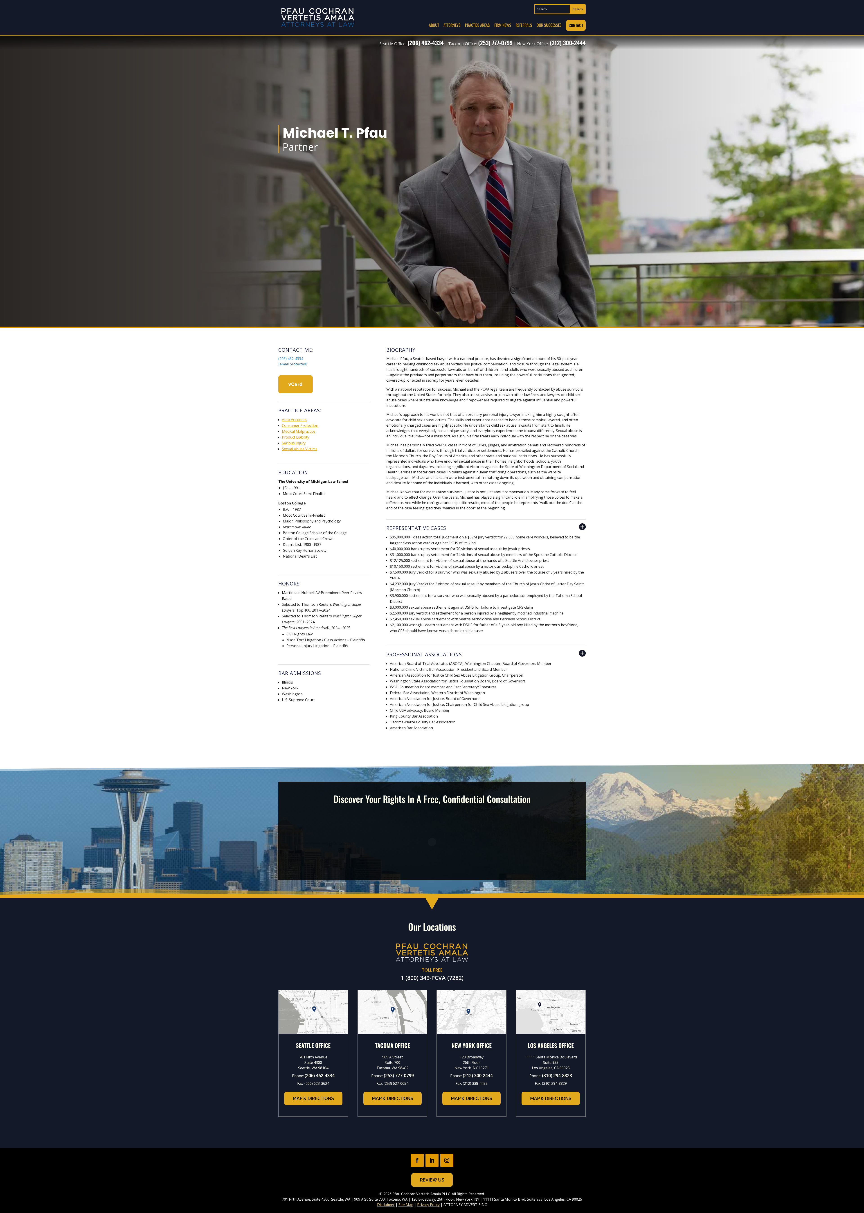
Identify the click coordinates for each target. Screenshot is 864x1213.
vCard (295, 384)
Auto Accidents (294, 419)
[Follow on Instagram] (446, 1160)
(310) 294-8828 (557, 1075)
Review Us (432, 1180)
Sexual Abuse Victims (299, 448)
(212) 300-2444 (568, 42)
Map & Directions (313, 1098)
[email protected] (292, 364)
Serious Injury (294, 443)
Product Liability (295, 437)
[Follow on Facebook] (417, 1160)
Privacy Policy (428, 1204)
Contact (576, 25)
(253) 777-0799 (495, 42)
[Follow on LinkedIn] (432, 1160)
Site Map (405, 1204)
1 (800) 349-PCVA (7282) (432, 977)
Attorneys (452, 25)
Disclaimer (386, 1204)
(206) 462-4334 (425, 42)
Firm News (502, 25)
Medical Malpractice (298, 431)
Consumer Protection (300, 425)
